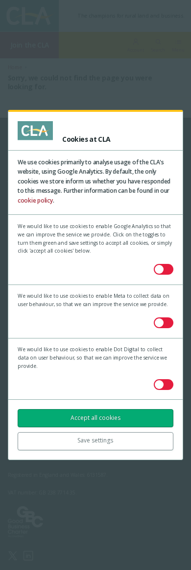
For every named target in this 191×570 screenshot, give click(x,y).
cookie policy (35, 200)
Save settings (95, 440)
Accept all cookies (95, 418)
